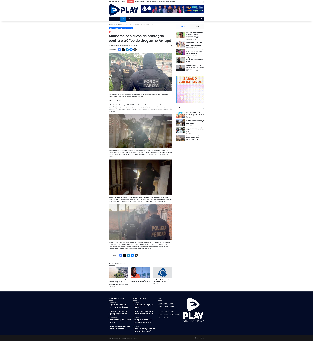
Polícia (123, 19)
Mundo (179, 19)
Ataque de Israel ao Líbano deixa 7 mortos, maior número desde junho (194, 137)
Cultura (144, 19)
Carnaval (192, 19)
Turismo (185, 19)
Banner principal (114, 28)
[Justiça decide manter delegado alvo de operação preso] (180, 60)
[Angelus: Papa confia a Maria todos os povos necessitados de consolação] (180, 122)
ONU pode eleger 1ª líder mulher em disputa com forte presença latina (195, 114)
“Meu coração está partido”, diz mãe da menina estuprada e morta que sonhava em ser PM (195, 35)
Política (129, 19)
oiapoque (161, 311)
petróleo (167, 311)
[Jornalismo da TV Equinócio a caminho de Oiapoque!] (162, 272)
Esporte (137, 19)
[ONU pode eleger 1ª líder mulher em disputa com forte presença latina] (180, 115)
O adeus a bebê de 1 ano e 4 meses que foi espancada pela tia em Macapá (194, 51)
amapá (160, 303)
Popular (183, 26)
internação (167, 309)
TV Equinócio (166, 317)
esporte (166, 306)
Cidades (171, 303)
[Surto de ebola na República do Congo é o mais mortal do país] (180, 130)
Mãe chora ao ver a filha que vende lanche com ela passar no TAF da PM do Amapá (195, 43)
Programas (157, 19)
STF (159, 317)
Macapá (174, 309)
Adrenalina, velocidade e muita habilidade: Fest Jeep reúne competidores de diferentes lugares (159, 1)
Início (111, 24)
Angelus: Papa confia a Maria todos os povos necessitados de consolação (195, 121)
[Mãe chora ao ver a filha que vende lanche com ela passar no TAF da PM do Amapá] (180, 44)
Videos (150, 19)
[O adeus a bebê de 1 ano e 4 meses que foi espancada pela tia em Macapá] (180, 52)
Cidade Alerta (123, 28)
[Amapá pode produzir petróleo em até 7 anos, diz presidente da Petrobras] (140, 272)
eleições (160, 306)
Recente (197, 26)
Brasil (172, 19)
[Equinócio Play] (124, 10)
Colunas (165, 19)
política (160, 314)
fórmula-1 (161, 309)
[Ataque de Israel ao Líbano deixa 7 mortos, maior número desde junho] (180, 138)
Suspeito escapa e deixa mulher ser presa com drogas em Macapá (195, 67)
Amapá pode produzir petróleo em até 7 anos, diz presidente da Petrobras (140, 281)
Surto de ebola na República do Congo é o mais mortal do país (195, 129)
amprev (165, 303)
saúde (171, 314)
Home (111, 19)
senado (177, 314)
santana (166, 314)
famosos (172, 306)
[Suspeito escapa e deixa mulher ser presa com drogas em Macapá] (180, 68)
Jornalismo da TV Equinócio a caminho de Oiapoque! (161, 280)
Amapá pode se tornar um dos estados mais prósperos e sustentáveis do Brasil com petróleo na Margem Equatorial (118, 282)
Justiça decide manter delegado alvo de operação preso (194, 59)
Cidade (116, 19)
